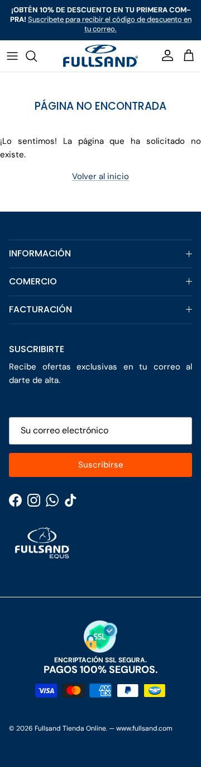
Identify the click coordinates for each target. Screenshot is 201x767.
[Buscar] (37, 56)
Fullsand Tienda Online (70, 728)
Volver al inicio (100, 176)
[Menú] (12, 56)
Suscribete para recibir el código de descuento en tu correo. (110, 24)
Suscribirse (100, 464)
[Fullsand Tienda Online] (100, 56)
